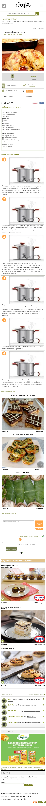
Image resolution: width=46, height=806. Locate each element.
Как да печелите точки (7, 799)
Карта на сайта (21, 799)
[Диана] (4, 701)
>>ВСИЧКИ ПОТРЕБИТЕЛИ (35, 695)
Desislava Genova (18, 32)
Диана (10, 699)
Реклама (22, 796)
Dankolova (12, 711)
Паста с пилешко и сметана (27, 705)
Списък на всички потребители (10, 793)
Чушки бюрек (31, 717)
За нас (29, 796)
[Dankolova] (4, 712)
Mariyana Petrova (15, 717)
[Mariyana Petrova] (4, 718)
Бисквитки (14, 796)
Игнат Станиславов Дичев (28, 536)
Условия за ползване (30, 793)
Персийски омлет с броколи (31, 711)
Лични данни (4, 796)
